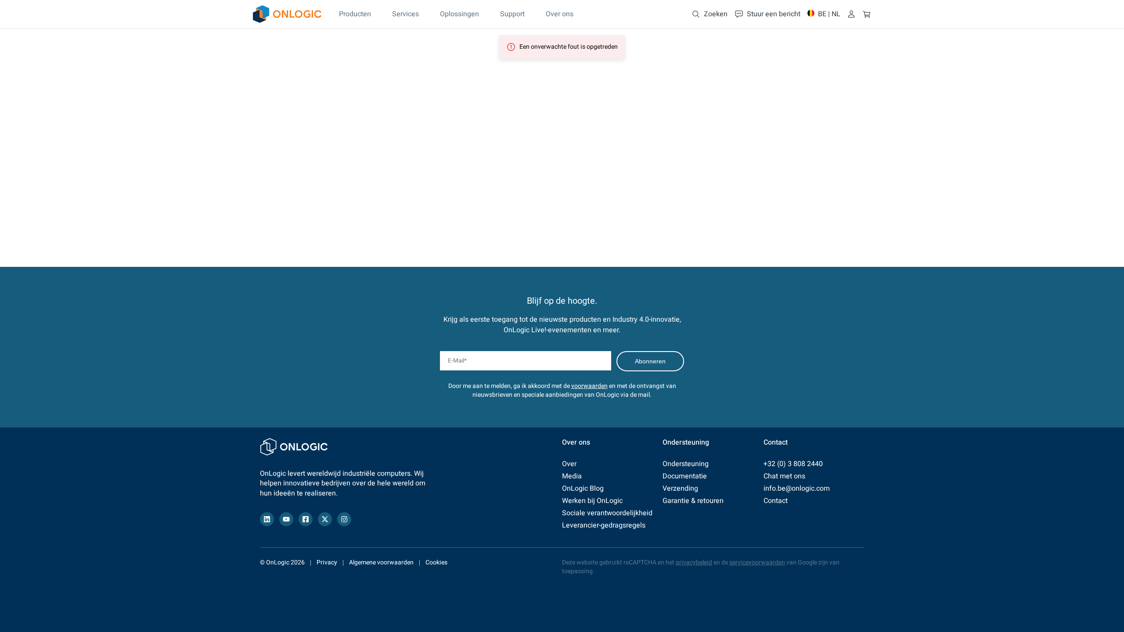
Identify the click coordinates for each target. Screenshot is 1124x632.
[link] (287, 14)
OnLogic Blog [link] (583, 488)
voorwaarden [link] (589, 386)
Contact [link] (776, 501)
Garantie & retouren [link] (693, 501)
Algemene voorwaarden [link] (381, 562)
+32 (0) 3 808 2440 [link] (793, 464)
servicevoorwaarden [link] (757, 562)
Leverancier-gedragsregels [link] (603, 525)
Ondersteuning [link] (686, 464)
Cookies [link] (436, 562)
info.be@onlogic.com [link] (797, 488)
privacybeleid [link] (694, 562)
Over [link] (569, 464)
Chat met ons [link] (784, 476)
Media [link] (572, 476)
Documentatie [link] (685, 476)
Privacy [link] (327, 562)
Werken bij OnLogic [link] (592, 501)
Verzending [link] (680, 488)
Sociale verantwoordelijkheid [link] (607, 513)
